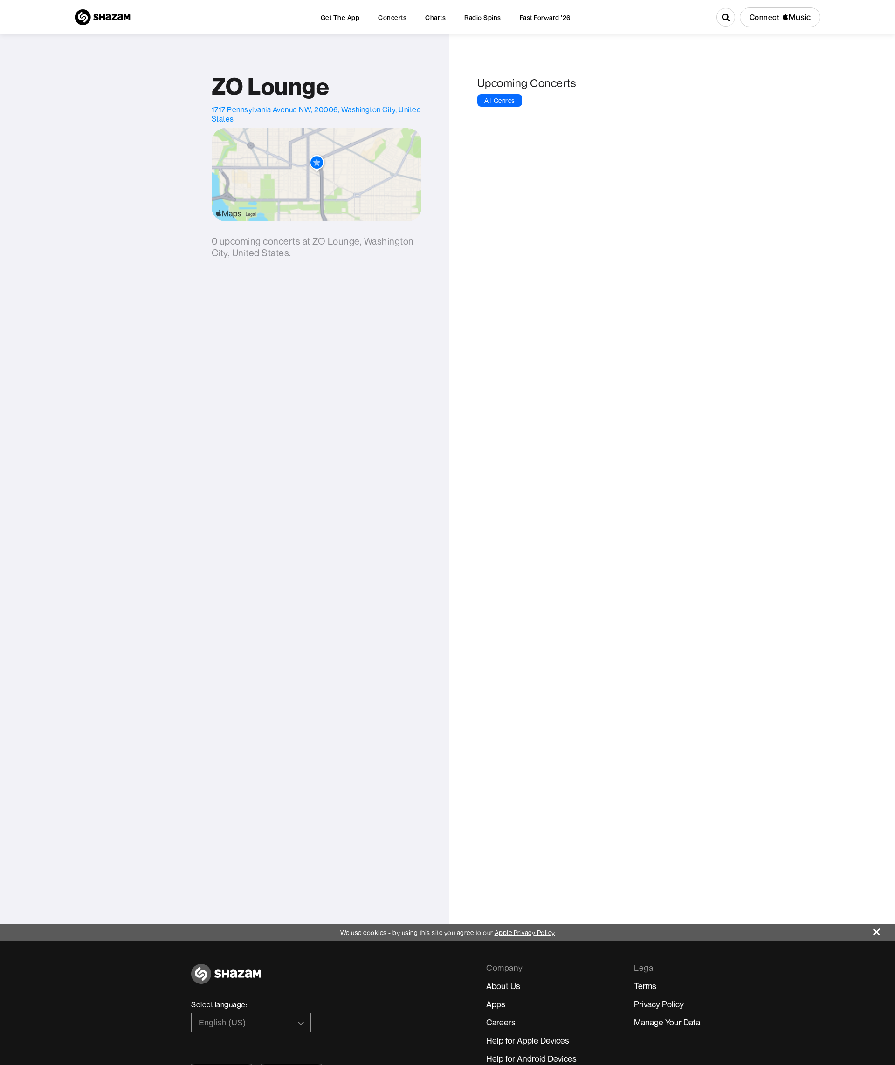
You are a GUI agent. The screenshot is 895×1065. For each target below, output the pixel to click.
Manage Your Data (667, 1022)
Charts (435, 17)
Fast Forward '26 (545, 17)
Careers (501, 1022)
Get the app (340, 17)
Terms (645, 986)
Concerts (392, 17)
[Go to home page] (226, 979)
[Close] (884, 929)
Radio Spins (482, 17)
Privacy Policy (659, 1004)
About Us (503, 986)
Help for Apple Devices (527, 1040)
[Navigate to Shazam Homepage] (103, 17)
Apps (495, 1004)
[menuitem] (340, 17)
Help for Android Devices (531, 1058)
